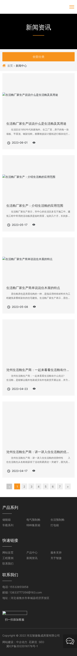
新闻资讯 (38, 27)
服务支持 (56, 552)
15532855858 (18, 587)
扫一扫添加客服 (14, 619)
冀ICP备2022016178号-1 (22, 646)
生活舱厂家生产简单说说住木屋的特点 (33, 288)
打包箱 (55, 525)
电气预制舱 (33, 519)
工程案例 (7, 558)
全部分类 (38, 56)
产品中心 (32, 552)
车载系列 (7, 525)
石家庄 (33, 642)
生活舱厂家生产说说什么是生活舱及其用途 (36, 123)
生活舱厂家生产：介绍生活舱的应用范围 (34, 206)
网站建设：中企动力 (14, 642)
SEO (41, 642)
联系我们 (7, 563)
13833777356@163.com (25, 592)
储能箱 (6, 519)
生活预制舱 (57, 519)
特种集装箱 (33, 525)
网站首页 (7, 552)
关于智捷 (56, 558)
